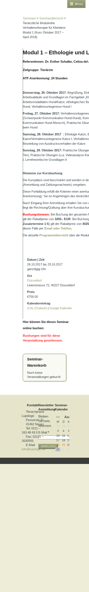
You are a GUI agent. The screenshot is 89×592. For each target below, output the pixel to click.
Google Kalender (60, 308)
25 (63, 444)
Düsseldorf (34, 280)
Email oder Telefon (57, 228)
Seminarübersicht (51, 18)
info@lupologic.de (34, 449)
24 (58, 444)
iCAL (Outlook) (37, 308)
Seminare (29, 18)
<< (58, 417)
